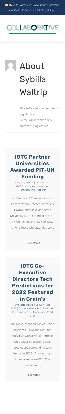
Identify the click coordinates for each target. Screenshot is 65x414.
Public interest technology (30, 312)
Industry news (36, 186)
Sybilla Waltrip (25, 182)
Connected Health (29, 308)
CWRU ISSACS (22, 10)
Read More (32, 243)
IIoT (26, 186)
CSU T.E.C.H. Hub (45, 10)
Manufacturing (27, 189)
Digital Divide (47, 308)
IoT (47, 186)
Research (41, 189)
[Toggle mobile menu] (58, 37)
